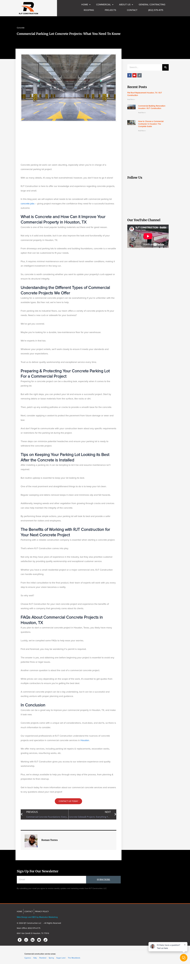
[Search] (165, 67)
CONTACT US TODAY (68, 801)
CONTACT (132, 10)
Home (84, 4)
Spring (51, 958)
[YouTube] (39, 940)
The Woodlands (74, 958)
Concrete (20, 28)
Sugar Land (60, 958)
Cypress (27, 958)
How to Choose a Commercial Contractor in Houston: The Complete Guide (151, 123)
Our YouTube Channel (143, 220)
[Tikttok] (45, 940)
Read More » (131, 99)
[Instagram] (26, 940)
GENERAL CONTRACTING (152, 4)
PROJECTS (110, 10)
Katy (35, 958)
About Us (125, 4)
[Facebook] (20, 940)
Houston (85, 740)
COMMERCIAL (103, 4)
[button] (86, 5)
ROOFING (89, 10)
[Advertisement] (68, 142)
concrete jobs (27, 204)
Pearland (42, 958)
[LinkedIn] (33, 940)
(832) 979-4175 (155, 10)
